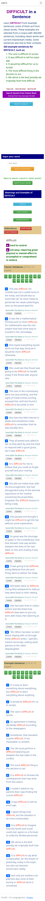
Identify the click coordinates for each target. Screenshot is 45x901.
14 (31, 280)
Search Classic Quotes (22, 183)
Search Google (26, 228)
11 (19, 280)
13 (27, 280)
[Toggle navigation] (41, 3)
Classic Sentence (22, 212)
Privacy (30, 897)
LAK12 (4, 3)
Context (9, 313)
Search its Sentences (23, 169)
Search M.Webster (11, 232)
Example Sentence (22, 220)
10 (15, 280)
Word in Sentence (21, 104)
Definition (22, 204)
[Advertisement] (22, 131)
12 (23, 280)
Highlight (18, 313)
